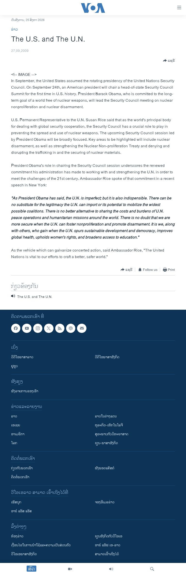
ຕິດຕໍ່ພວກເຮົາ (20, 477)
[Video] (70, 569)
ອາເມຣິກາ (17, 434)
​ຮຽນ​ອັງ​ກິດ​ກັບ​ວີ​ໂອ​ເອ (108, 536)
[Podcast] (70, 328)
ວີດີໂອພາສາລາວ (22, 357)
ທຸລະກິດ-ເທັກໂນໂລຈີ (109, 425)
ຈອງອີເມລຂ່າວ (105, 502)
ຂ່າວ (14, 29)
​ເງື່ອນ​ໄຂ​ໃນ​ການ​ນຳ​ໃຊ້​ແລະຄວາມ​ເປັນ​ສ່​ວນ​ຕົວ (41, 545)
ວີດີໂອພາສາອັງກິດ (107, 357)
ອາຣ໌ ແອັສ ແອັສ (21, 511)
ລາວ (14, 416)
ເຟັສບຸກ (16, 502)
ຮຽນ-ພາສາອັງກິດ (106, 443)
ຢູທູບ (14, 366)
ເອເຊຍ (15, 425)
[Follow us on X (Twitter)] (48, 328)
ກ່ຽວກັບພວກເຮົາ (22, 468)
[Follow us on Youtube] (26, 328)
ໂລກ (14, 443)
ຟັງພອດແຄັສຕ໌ (104, 468)
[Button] (169, 60)
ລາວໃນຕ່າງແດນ (106, 416)
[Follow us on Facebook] (15, 328)
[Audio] (111, 569)
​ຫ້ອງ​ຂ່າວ (17, 536)
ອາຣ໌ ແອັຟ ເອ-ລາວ (107, 545)
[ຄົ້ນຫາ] (152, 569)
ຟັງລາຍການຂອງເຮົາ (24, 391)
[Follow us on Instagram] (37, 328)
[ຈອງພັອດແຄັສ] (81, 328)
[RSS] (59, 328)
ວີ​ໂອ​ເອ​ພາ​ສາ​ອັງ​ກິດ (24, 554)
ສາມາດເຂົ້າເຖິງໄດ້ (107, 554)
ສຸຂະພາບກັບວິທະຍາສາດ (111, 434)
